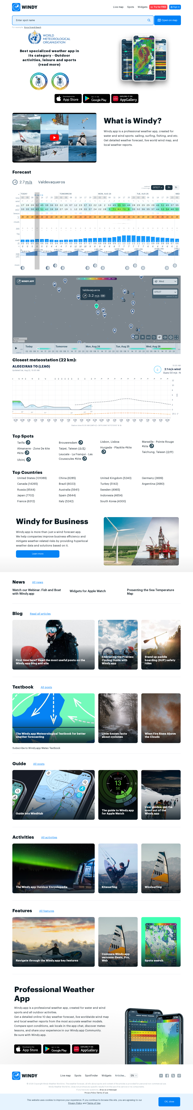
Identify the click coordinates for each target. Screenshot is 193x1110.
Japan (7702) (25, 495)
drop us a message (108, 1090)
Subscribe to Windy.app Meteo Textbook (36, 748)
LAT (17, 256)
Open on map (169, 20)
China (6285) (67, 478)
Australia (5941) (69, 489)
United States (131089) (32, 478)
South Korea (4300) (113, 501)
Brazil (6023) (67, 483)
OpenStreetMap (162, 342)
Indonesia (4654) (111, 495)
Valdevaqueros (51, 182)
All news (37, 582)
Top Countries (27, 472)
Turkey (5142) (109, 483)
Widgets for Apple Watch (88, 591)
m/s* (17, 209)
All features (46, 911)
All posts (46, 687)
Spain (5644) (67, 495)
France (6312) (26, 501)
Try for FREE (160, 7)
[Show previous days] (21, 349)
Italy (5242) (66, 501)
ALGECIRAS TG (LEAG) (31, 366)
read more (49, 64)
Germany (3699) (152, 478)
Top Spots (23, 436)
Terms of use (102, 1093)
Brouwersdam (68, 442)
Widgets (142, 7)
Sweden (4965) (110, 489)
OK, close (169, 1102)
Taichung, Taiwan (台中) (157, 452)
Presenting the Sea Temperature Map (150, 592)
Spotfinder (91, 1075)
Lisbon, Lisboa (109, 441)
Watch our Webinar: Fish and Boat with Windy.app (36, 592)
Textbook (22, 687)
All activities (49, 837)
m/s (28, 182)
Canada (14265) (27, 483)
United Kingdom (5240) (115, 478)
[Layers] (136, 337)
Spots (130, 7)
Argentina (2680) (153, 483)
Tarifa (21, 442)
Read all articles (40, 613)
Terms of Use (93, 1103)
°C (18, 217)
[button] (167, 369)
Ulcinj (21, 460)
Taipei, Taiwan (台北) (72, 448)
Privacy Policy (90, 1093)
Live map (118, 7)
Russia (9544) (26, 489)
